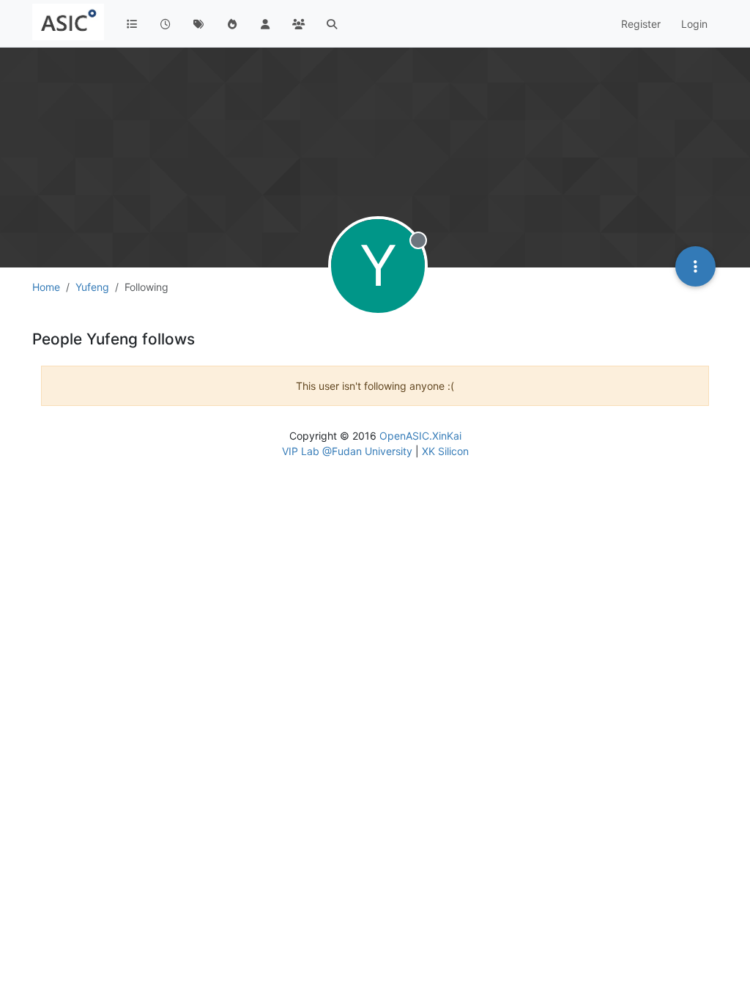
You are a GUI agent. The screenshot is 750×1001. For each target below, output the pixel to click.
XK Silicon (445, 451)
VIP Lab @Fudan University (347, 451)
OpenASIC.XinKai (420, 435)
